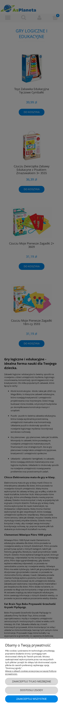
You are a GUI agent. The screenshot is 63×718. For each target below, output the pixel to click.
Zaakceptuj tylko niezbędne (31, 681)
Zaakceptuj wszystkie (31, 699)
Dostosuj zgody (31, 690)
